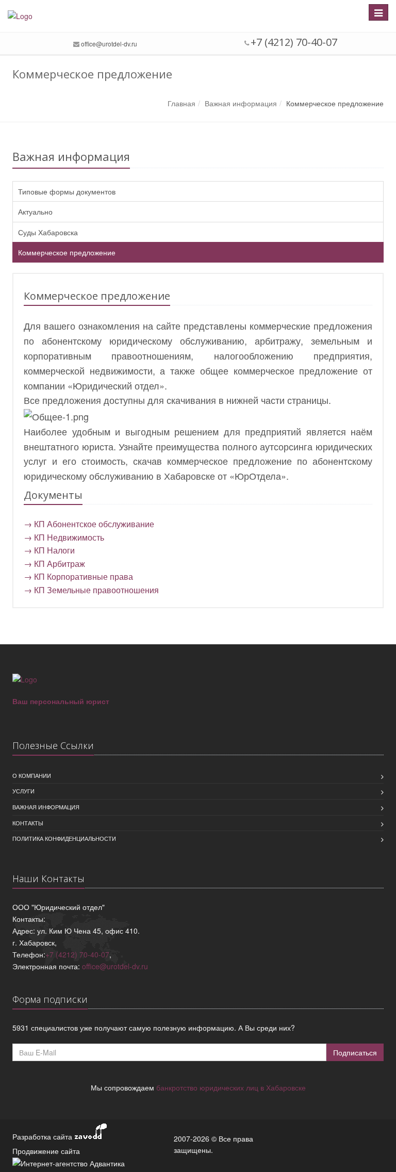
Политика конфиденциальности (64, 838)
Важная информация (45, 807)
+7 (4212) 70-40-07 (77, 954)
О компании (31, 775)
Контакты (27, 823)
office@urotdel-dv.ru (109, 43)
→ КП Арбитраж (54, 563)
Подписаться (355, 1052)
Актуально (35, 211)
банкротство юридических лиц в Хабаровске (231, 1087)
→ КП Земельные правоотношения (91, 590)
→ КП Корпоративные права (78, 576)
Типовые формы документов (67, 191)
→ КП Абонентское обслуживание (89, 524)
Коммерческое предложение (67, 252)
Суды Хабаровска (48, 232)
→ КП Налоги (49, 550)
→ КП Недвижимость (64, 537)
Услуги (23, 791)
